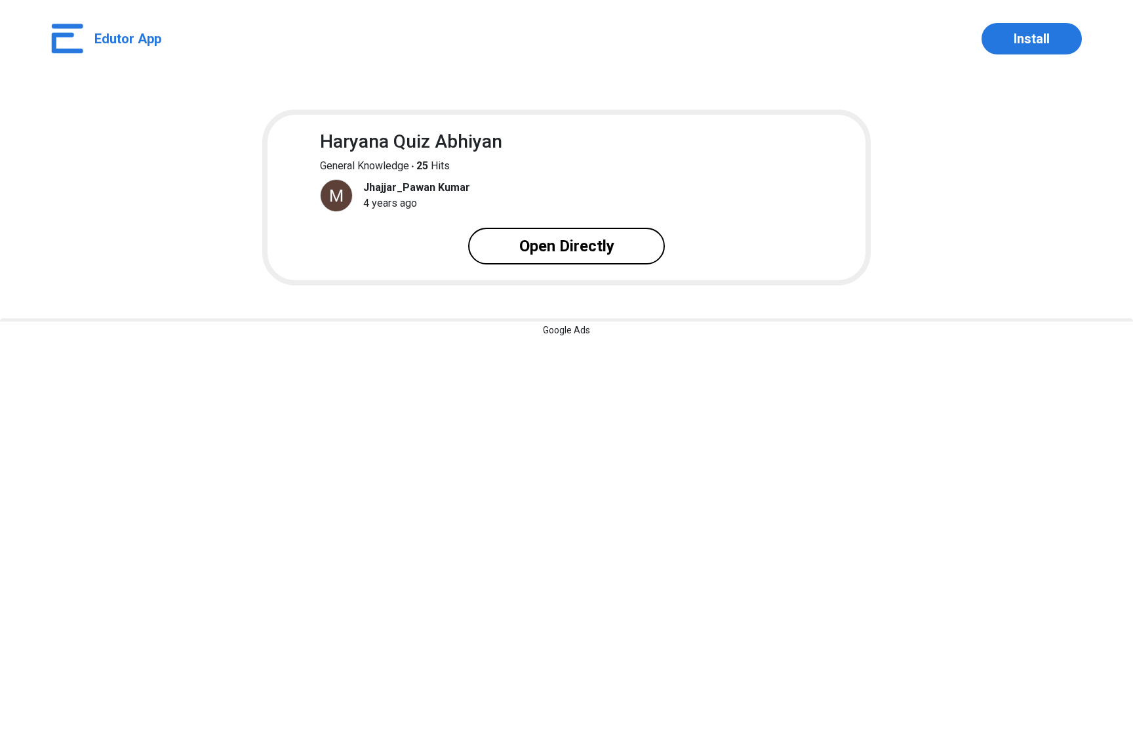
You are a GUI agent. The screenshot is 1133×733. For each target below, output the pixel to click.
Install (1032, 39)
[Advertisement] (566, 413)
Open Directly (566, 246)
